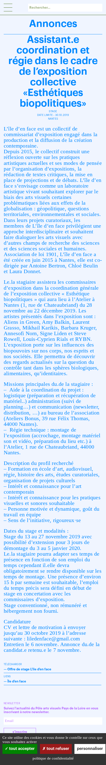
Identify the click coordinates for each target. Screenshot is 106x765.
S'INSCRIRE (20, 731)
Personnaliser (90, 749)
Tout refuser (57, 749)
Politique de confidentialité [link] (53, 758)
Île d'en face (16, 681)
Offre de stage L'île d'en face (29, 669)
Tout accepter (21, 749)
